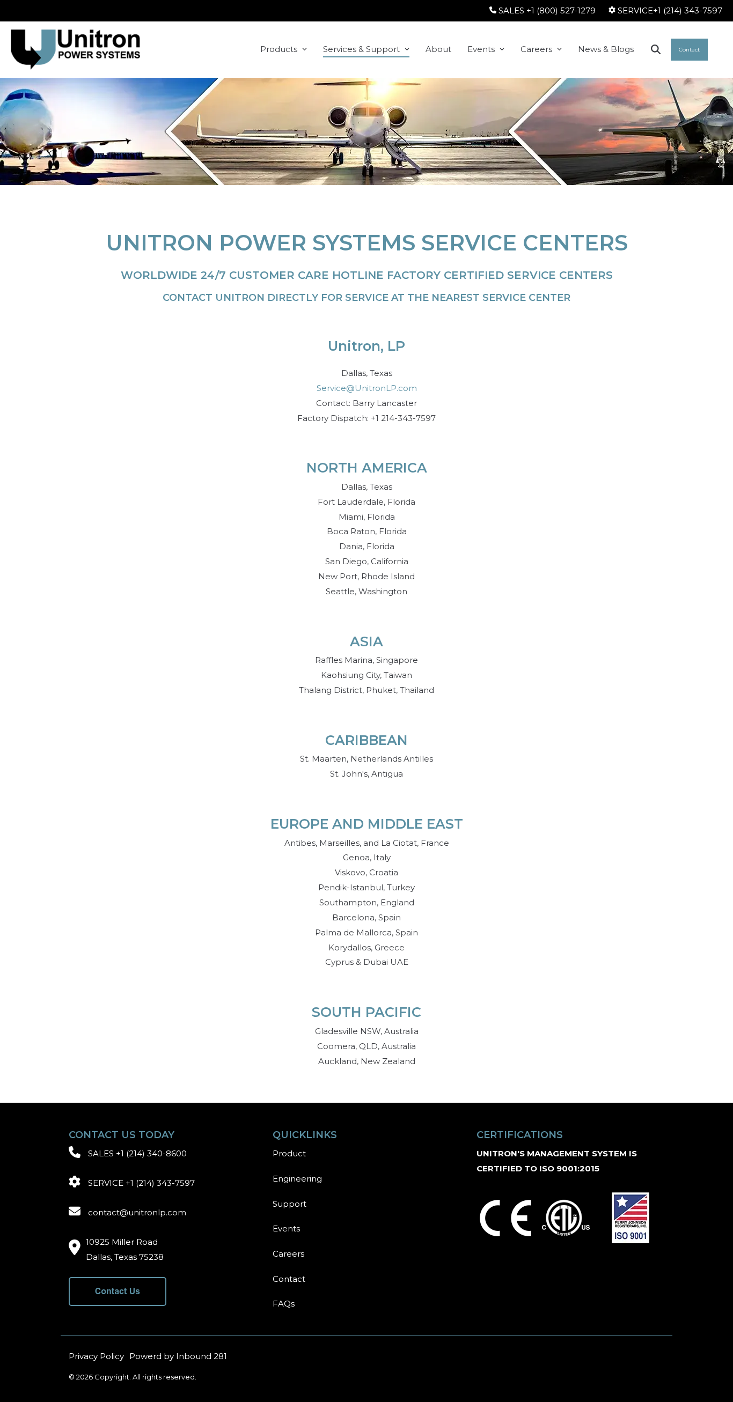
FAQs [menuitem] (284, 1303)
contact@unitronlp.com (137, 1212)
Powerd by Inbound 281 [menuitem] (178, 1356)
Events (481, 49)
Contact (689, 49)
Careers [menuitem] (288, 1254)
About (438, 49)
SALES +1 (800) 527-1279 (547, 10)
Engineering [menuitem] (297, 1179)
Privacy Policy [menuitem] (96, 1356)
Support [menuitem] (289, 1204)
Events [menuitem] (286, 1228)
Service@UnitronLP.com (367, 388)
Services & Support (361, 49)
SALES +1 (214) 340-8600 (137, 1153)
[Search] (656, 50)
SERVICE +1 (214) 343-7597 (141, 1183)
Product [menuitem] (289, 1153)
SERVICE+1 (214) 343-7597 (670, 10)
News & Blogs (606, 49)
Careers (536, 49)
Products (278, 49)
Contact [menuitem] (289, 1279)
